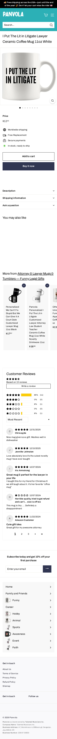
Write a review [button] (28, 386)
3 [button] (28, 534)
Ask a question (11, 205)
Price (5, 116)
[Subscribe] (47, 569)
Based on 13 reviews (16, 382)
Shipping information (14, 198)
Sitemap (6, 686)
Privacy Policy (9, 678)
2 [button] (21, 534)
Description (9, 191)
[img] (22, 430)
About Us (7, 669)
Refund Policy (9, 682)
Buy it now (29, 166)
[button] (13, 395)
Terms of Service (10, 673)
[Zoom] (52, 100)
